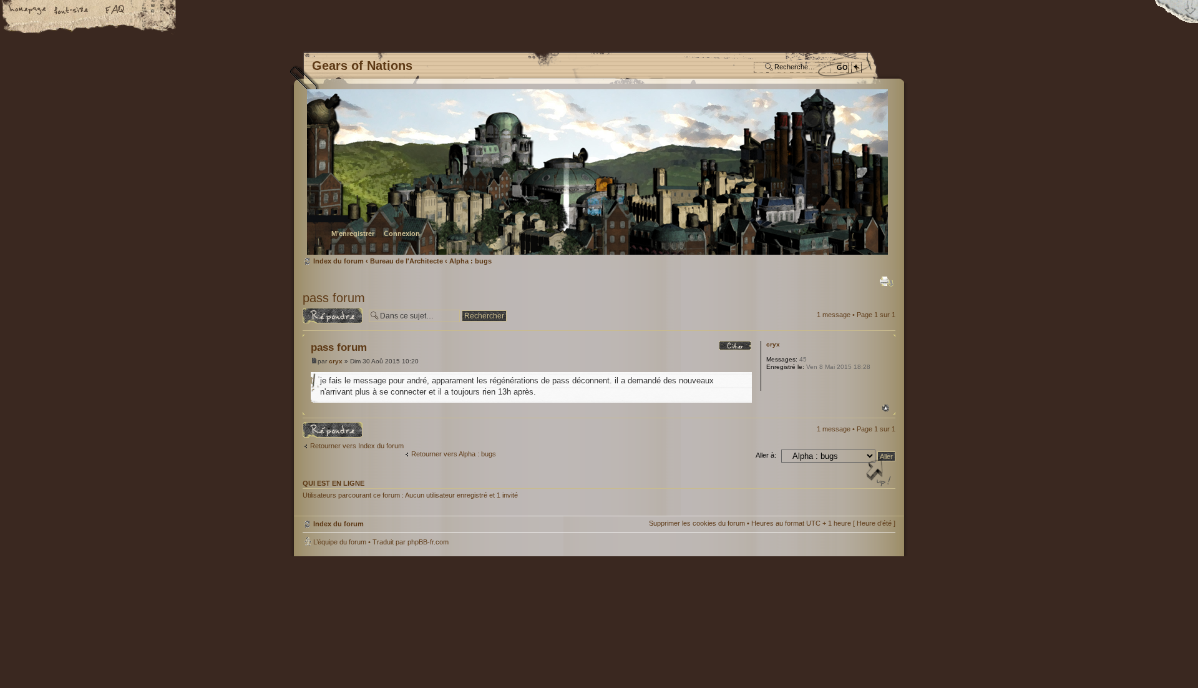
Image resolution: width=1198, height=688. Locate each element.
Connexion (402, 233)
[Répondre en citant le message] (735, 346)
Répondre (318, 311)
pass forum (334, 298)
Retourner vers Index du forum (357, 446)
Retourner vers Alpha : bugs (453, 454)
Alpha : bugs (470, 261)
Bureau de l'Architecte (406, 261)
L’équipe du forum (339, 542)
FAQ (115, 10)
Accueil (28, 10)
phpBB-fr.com (428, 542)
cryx (336, 361)
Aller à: (766, 455)
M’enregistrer (352, 233)
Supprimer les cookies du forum (697, 523)
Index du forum (597, 172)
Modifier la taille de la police (72, 10)
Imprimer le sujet (887, 281)
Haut (885, 408)
